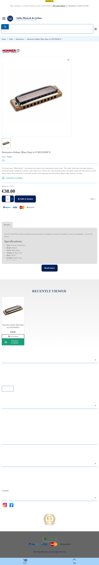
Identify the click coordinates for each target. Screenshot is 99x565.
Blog (6, 486)
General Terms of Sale (12, 376)
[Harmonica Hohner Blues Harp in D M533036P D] (68, 60)
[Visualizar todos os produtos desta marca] (11, 51)
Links (6, 369)
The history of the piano (13, 483)
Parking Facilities (10, 379)
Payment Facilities (11, 382)
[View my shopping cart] (95, 29)
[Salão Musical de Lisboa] (10, 18)
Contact (7, 470)
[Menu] (3, 18)
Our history (8, 480)
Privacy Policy (9, 373)
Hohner (9, 157)
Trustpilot (5, 491)
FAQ (6, 366)
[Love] (3, 160)
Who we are (9, 476)
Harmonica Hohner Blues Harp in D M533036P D (13, 326)
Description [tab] (7, 224)
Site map (7, 473)
